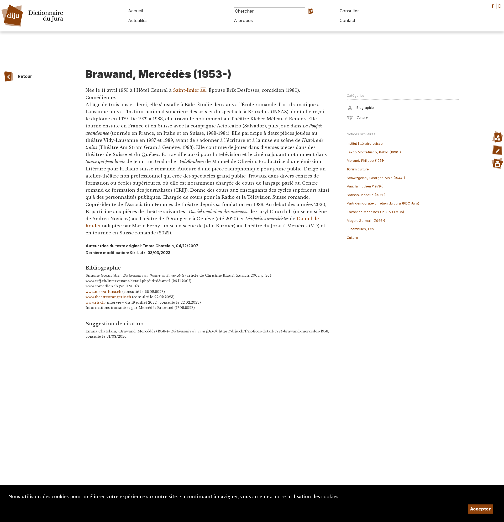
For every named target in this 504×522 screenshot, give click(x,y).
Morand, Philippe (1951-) (366, 161)
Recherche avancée (305, 18)
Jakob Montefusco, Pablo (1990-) (374, 152)
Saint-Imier (186, 90)
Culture (352, 238)
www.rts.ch (95, 302)
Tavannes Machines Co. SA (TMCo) (375, 212)
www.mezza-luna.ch (103, 292)
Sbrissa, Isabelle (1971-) (366, 195)
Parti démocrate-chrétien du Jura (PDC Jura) (383, 203)
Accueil (135, 10)
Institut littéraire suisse (365, 144)
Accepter (480, 509)
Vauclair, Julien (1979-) (365, 186)
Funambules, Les (360, 229)
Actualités (138, 20)
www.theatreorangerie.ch (108, 297)
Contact (347, 20)
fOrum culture (358, 169)
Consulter (349, 10)
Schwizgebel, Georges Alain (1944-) (376, 178)
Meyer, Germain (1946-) (366, 221)
